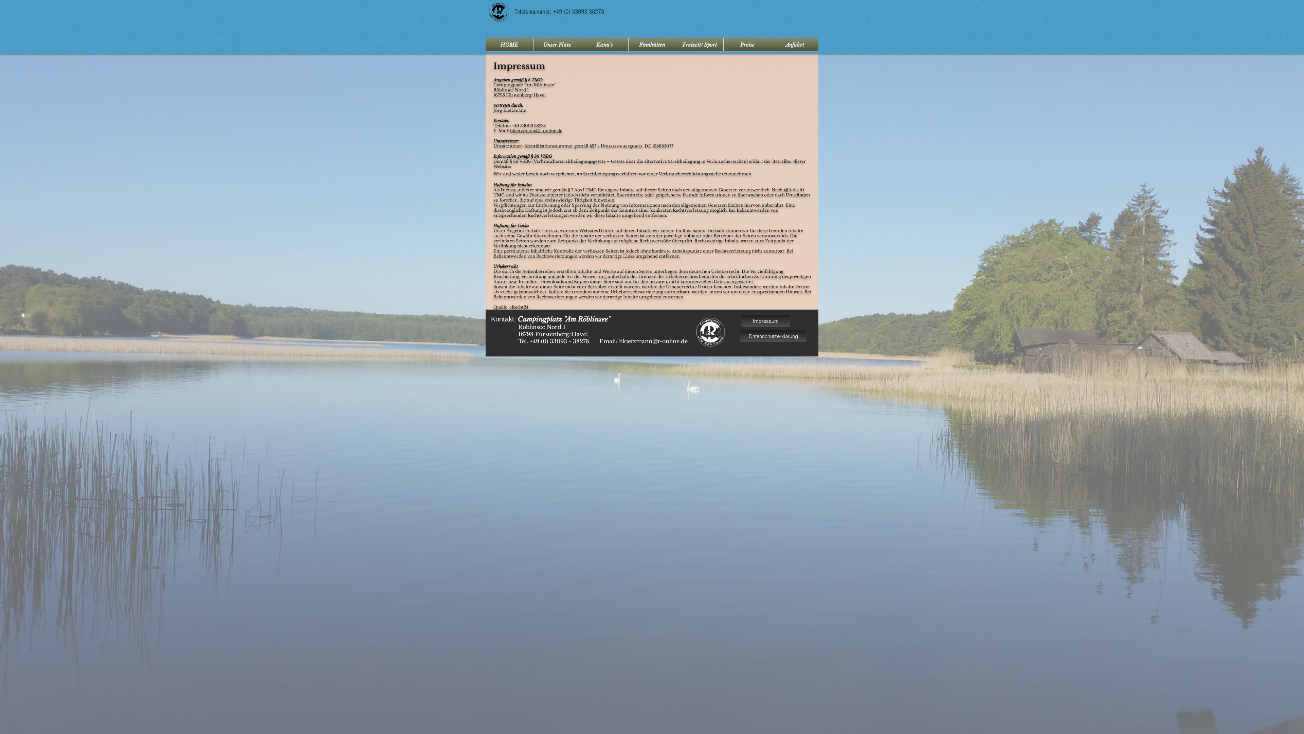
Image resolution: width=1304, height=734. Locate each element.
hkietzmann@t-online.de (536, 130)
